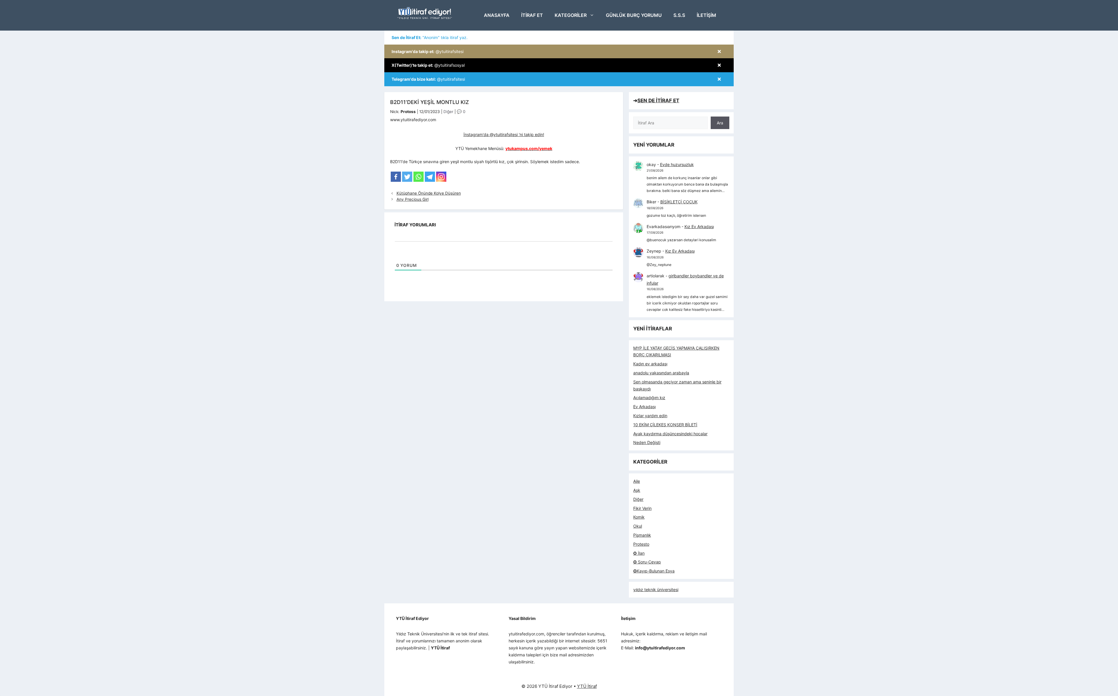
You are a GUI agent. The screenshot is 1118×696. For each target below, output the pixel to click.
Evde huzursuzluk (677, 164)
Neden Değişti (646, 442)
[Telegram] (430, 177)
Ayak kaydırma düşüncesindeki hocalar (670, 433)
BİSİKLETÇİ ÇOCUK (679, 201)
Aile (636, 481)
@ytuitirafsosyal (428, 65)
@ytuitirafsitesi (428, 51)
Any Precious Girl (413, 199)
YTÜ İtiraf (587, 686)
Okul (637, 526)
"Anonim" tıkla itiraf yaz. (430, 37)
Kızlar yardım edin (650, 415)
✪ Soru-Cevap (647, 561)
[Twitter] (407, 177)
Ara (720, 122)
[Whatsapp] (418, 177)
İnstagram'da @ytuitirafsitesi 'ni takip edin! (504, 134)
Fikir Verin (642, 508)
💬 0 (461, 111)
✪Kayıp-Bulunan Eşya (654, 570)
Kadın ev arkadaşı (650, 363)
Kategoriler (571, 15)
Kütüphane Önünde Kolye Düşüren (429, 193)
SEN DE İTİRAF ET (658, 100)
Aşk (636, 490)
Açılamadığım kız (649, 397)
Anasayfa (497, 15)
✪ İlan (639, 553)
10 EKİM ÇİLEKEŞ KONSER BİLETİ (665, 424)
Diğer (448, 111)
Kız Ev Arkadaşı (699, 226)
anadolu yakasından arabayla (661, 372)
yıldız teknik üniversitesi (655, 589)
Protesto (641, 544)
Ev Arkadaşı (644, 406)
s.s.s (679, 15)
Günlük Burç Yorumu (634, 15)
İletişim (706, 15)
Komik (639, 516)
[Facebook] (396, 177)
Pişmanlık (642, 535)
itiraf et (532, 15)
